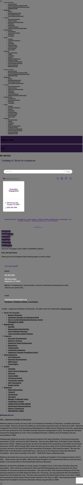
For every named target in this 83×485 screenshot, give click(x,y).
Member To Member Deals (51, 219)
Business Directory (10, 219)
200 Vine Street (10, 279)
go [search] (69, 171)
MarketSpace (64, 219)
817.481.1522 (10, 275)
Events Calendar (32, 219)
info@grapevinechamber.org (16, 299)
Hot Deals (40, 219)
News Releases (21, 219)
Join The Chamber (52, 221)
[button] (4, 178)
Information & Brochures (39, 221)
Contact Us (27, 221)
